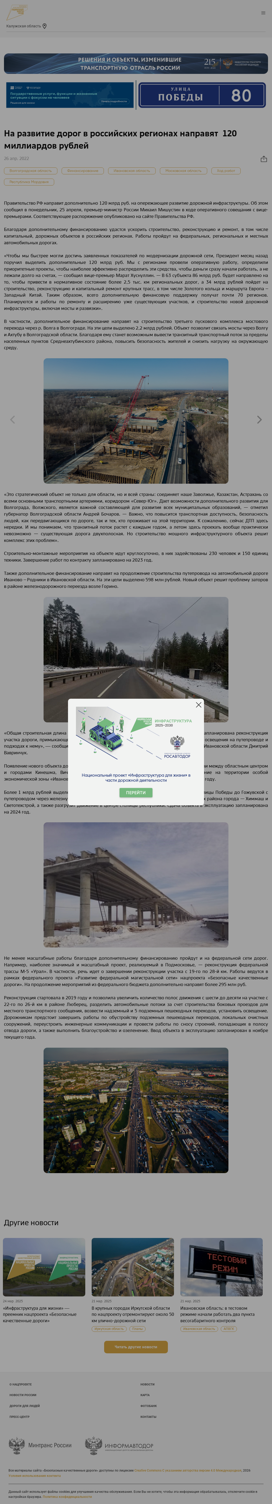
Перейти (136, 792)
